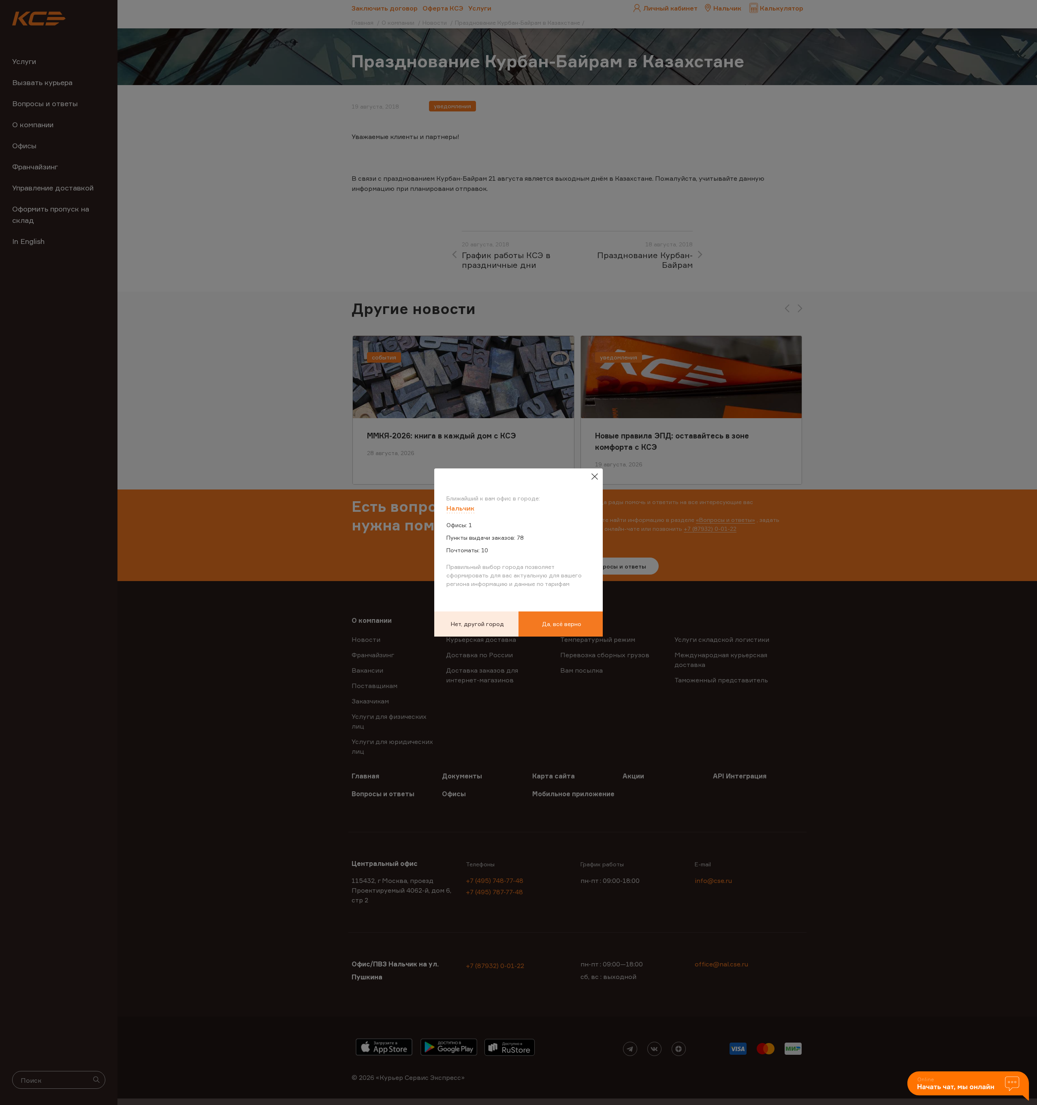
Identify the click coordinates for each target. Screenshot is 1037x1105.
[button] (968, 1086)
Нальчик (460, 508)
